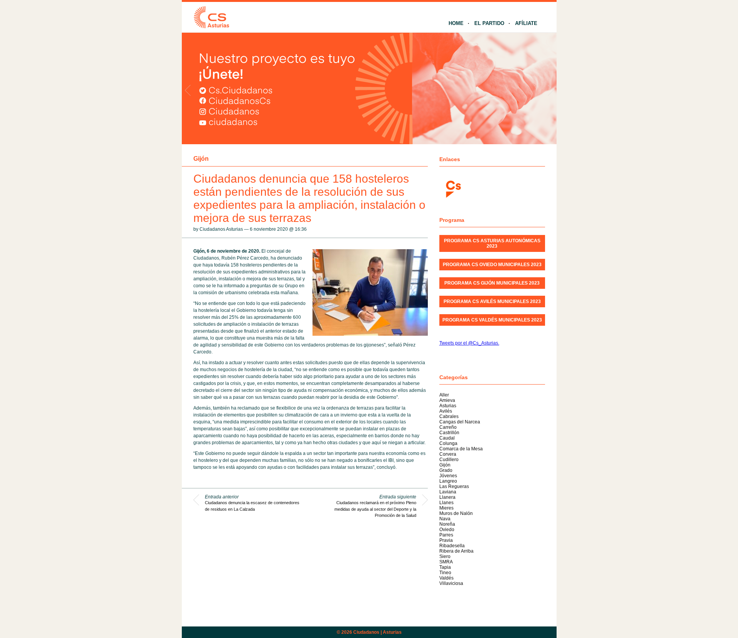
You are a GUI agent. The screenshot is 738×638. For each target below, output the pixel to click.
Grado (445, 470)
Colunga (448, 443)
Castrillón (449, 432)
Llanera (447, 497)
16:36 (301, 229)
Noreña (447, 524)
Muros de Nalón (456, 513)
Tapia (445, 567)
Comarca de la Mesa (461, 448)
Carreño (448, 427)
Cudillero (449, 459)
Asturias (447, 405)
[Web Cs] (452, 188)
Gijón (201, 158)
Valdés (446, 578)
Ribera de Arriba (456, 551)
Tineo (445, 572)
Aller (444, 395)
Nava (444, 518)
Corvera (447, 454)
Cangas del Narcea (459, 422)
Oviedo (446, 529)
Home (456, 23)
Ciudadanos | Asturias (377, 632)
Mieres (446, 508)
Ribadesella (452, 545)
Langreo (448, 481)
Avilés (445, 411)
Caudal (447, 438)
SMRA (446, 562)
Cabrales (449, 416)
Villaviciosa (451, 583)
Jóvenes (448, 475)
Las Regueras (454, 486)
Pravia (446, 540)
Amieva (447, 400)
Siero (444, 556)
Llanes (446, 502)
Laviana (447, 492)
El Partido (489, 23)
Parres (446, 535)
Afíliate (526, 23)
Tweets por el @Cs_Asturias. (469, 343)
